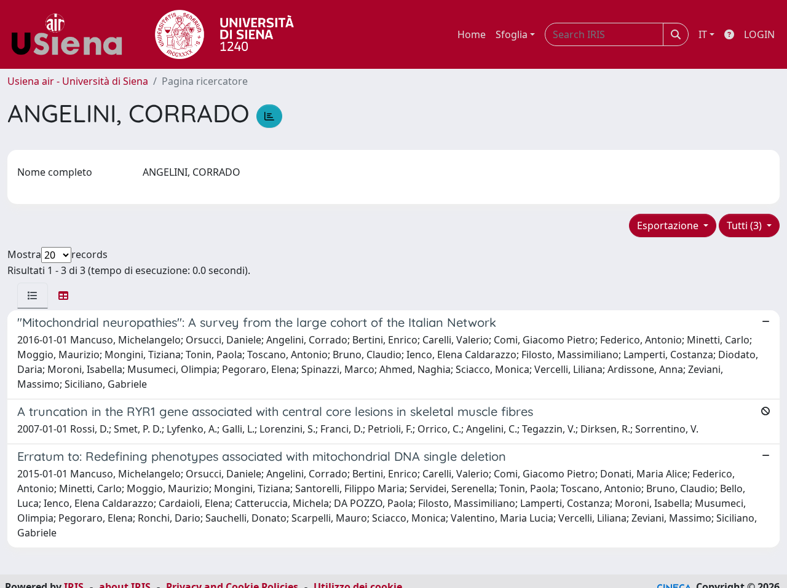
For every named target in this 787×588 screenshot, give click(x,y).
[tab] (32, 295)
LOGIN (759, 34)
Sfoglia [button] (512, 34)
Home (471, 34)
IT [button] (702, 34)
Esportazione (669, 225)
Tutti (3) (745, 225)
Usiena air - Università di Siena (77, 81)
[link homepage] (71, 34)
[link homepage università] (224, 34)
